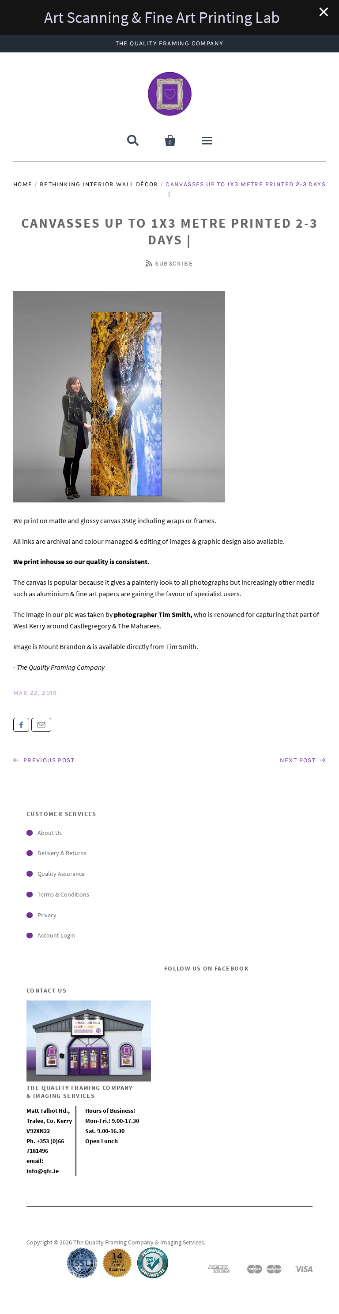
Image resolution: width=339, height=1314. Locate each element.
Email (41, 725)
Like (21, 725)
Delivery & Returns (62, 853)
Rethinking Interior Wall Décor (99, 184)
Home (23, 184)
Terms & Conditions (63, 894)
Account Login (56, 935)
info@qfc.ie (42, 1171)
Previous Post (48, 760)
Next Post (299, 760)
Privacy (47, 915)
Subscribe (174, 263)
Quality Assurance (61, 874)
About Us (50, 833)
